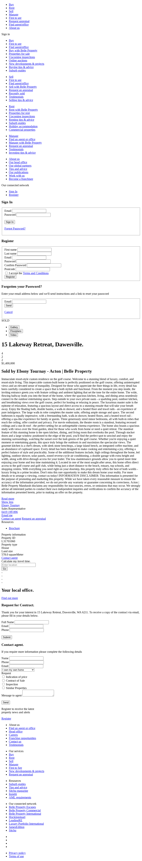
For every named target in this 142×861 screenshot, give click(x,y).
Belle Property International (25, 813)
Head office (16, 731)
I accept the (29, 273)
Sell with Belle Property (23, 86)
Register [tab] (13, 194)
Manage (13, 14)
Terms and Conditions (36, 273)
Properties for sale (19, 53)
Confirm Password (15, 265)
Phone (5, 629)
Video (13, 335)
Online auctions (18, 60)
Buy (11, 4)
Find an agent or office (22, 139)
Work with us (17, 175)
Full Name (7, 622)
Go (4, 568)
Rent (11, 7)
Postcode (9, 269)
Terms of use (16, 856)
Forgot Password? (15, 228)
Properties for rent (19, 113)
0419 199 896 (9, 512)
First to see (15, 17)
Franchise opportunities (22, 738)
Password (10, 214)
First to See (15, 767)
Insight (13, 794)
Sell (11, 11)
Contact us (15, 741)
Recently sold (17, 93)
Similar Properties (16, 688)
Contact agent (9, 557)
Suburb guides (17, 70)
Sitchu (12, 830)
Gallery (14, 327)
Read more (7, 498)
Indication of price (16, 676)
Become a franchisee (21, 178)
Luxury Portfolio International (26, 823)
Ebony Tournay (10, 505)
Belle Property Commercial (25, 810)
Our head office (18, 162)
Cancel (8, 312)
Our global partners (20, 165)
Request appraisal (19, 21)
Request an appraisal (21, 90)
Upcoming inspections (22, 57)
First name (10, 249)
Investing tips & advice (22, 152)
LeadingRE (15, 820)
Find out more (9, 598)
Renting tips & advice (21, 119)
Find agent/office (19, 24)
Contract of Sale (15, 680)
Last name (10, 253)
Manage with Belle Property (25, 142)
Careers (13, 734)
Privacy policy (17, 853)
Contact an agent (11, 518)
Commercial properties (22, 129)
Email (7, 210)
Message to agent (11, 695)
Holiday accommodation (23, 126)
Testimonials (16, 96)
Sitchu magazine (18, 790)
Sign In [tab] (13, 191)
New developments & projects (26, 63)
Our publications (18, 172)
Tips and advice (18, 168)
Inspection (12, 684)
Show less (7, 502)
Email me (7, 515)
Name (5, 658)
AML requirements (20, 797)
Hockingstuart (17, 817)
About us (14, 27)
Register (6, 718)
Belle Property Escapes (22, 807)
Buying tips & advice (21, 67)
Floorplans (15, 331)
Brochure (14, 528)
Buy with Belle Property (23, 50)
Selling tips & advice (21, 100)
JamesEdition (16, 827)
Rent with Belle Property (23, 109)
